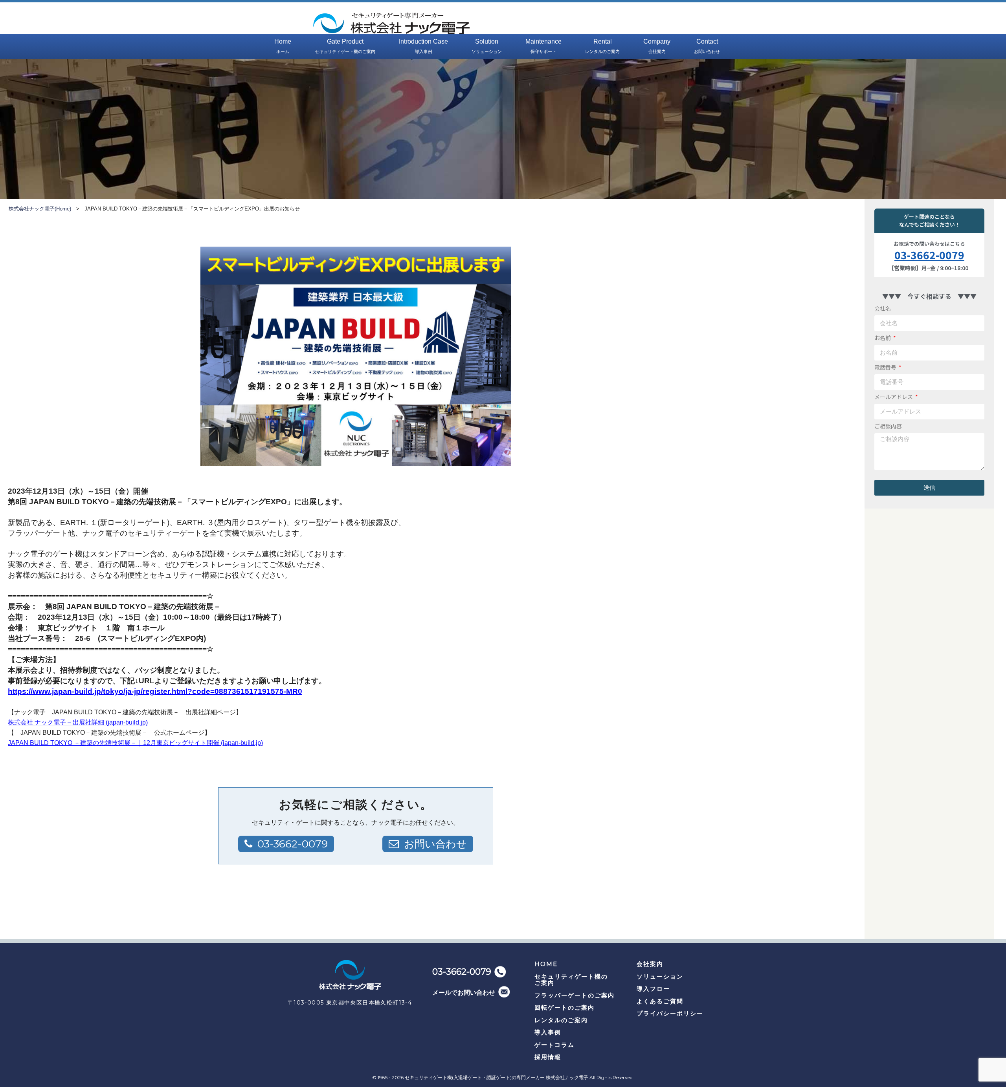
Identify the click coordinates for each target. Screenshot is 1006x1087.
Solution (487, 46)
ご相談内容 (888, 426)
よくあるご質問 (660, 1001)
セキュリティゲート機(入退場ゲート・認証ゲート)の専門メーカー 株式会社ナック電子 (496, 1077)
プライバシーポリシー (670, 1013)
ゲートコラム (554, 1045)
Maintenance (543, 46)
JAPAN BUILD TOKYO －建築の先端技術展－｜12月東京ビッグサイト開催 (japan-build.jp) (135, 742)
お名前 (883, 338)
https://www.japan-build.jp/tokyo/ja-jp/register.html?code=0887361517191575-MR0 (155, 691)
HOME (546, 964)
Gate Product (345, 46)
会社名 (882, 308)
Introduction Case (423, 46)
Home (282, 46)
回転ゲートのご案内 (564, 1007)
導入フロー (653, 988)
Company (656, 46)
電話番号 (886, 367)
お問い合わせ (435, 844)
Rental (602, 46)
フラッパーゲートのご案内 (574, 995)
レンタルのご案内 (561, 1020)
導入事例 (547, 1032)
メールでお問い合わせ (463, 992)
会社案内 (650, 964)
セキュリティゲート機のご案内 (571, 980)
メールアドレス (894, 397)
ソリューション (660, 976)
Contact (707, 46)
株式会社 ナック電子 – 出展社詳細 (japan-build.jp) (78, 722)
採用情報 (547, 1057)
